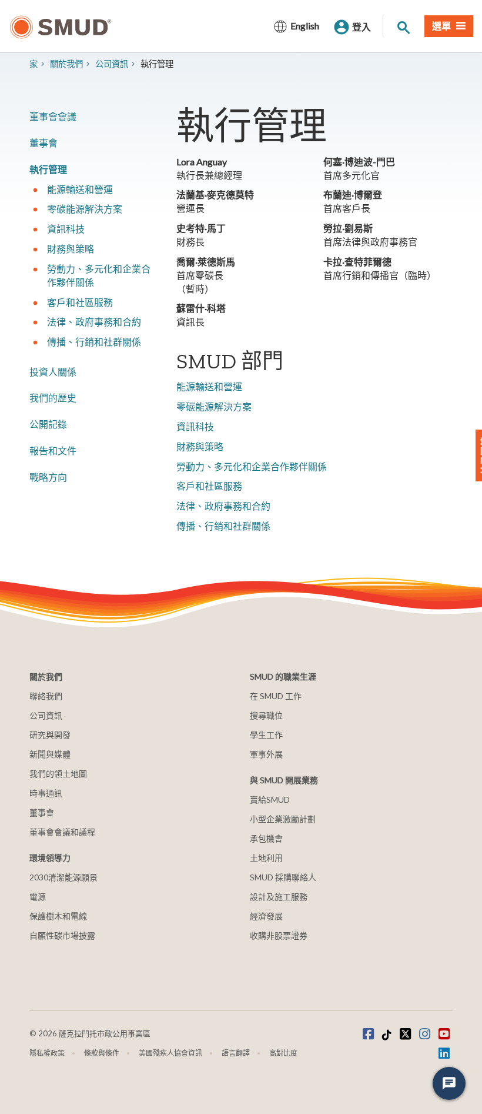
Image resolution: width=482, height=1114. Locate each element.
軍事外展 (266, 754)
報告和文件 (52, 450)
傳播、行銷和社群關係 (223, 525)
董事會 (43, 142)
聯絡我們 (45, 696)
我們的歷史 (52, 397)
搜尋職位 (266, 715)
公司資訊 (111, 64)
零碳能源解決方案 (214, 406)
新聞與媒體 (50, 754)
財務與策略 (199, 446)
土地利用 (266, 858)
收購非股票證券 (278, 935)
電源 (37, 897)
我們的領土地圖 (58, 774)
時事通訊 (45, 793)
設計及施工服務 (278, 897)
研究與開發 (50, 735)
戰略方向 (48, 477)
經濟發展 (266, 916)
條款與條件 (101, 1053)
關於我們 (66, 64)
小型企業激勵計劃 (283, 819)
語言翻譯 (236, 1053)
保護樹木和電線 (58, 916)
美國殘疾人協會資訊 (170, 1053)
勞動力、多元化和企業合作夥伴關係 (251, 466)
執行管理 (48, 169)
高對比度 (283, 1053)
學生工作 (266, 735)
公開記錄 (48, 424)
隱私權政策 (47, 1053)
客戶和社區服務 (209, 485)
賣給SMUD (270, 799)
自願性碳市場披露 (62, 935)
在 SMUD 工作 (276, 696)
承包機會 (266, 838)
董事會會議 (52, 116)
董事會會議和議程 (62, 832)
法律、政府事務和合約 (223, 505)
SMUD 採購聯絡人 (283, 877)
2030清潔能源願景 (63, 877)
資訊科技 (195, 426)
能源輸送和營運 (209, 386)
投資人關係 (52, 371)
